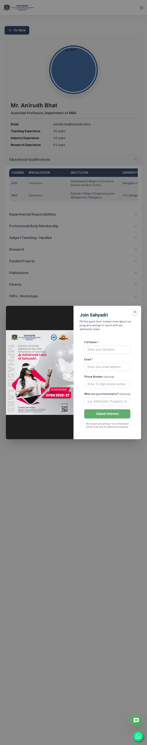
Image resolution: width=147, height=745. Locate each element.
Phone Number (99, 376)
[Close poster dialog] (135, 312)
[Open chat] (136, 720)
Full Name (91, 342)
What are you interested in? (107, 393)
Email (88, 359)
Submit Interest (107, 414)
